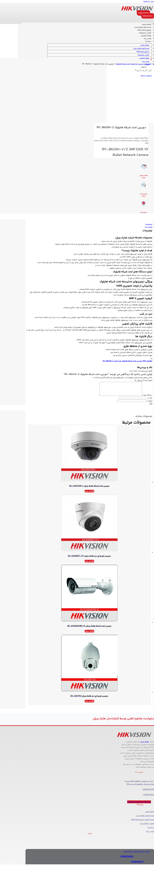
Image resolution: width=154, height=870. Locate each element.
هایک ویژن (144, 741)
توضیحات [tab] (148, 224)
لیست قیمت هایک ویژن (141, 48)
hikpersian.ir (137, 861)
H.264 (106, 140)
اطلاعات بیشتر (89, 491)
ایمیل (149, 400)
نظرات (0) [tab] (148, 227)
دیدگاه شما (147, 395)
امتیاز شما (147, 380)
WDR (146, 143)
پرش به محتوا (148, 1)
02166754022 (127, 856)
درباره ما (148, 41)
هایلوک (148, 64)
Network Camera (126, 140)
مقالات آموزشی (144, 58)
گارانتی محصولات (143, 55)
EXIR (101, 140)
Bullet (96, 140)
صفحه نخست (144, 45)
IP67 (114, 140)
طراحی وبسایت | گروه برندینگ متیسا (136, 851)
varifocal (136, 140)
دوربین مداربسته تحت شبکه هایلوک (130, 64)
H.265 (111, 140)
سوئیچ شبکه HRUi (143, 51)
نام (150, 398)
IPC (118, 140)
